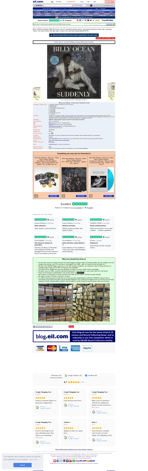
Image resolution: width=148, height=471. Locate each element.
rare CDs (46, 12)
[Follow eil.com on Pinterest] (54, 461)
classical (70, 13)
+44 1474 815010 (55, 148)
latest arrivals (55, 10)
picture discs (86, 13)
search (68, 454)
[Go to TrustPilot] (54, 21)
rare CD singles (85, 12)
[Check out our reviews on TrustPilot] (80, 273)
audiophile (47, 13)
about (94, 1)
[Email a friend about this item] (42, 327)
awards (77, 13)
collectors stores (76, 15)
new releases (40, 10)
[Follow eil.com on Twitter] (61, 461)
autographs (96, 13)
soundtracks (57, 13)
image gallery (77, 454)
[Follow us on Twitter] (83, 20)
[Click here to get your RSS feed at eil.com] (97, 20)
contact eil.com (75, 458)
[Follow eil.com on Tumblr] (67, 461)
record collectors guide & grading (73, 456)
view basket (58, 1)
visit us (57, 15)
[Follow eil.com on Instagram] (64, 461)
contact (82, 1)
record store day (105, 10)
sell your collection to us (58, 456)
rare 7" (68, 12)
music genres (93, 454)
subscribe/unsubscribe (85, 458)
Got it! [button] (22, 465)
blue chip (38, 12)
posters (111, 12)
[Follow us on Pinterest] (77, 20)
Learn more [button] (33, 459)
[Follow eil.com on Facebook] (58, 461)
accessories (62, 454)
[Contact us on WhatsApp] (93, 20)
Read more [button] (95, 407)
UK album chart (73, 10)
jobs (111, 15)
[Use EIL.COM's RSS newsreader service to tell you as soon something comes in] (91, 461)
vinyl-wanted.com (61, 458)
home (51, 454)
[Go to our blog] (107, 21)
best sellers (89, 10)
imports (39, 13)
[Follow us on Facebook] (80, 20)
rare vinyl (54, 12)
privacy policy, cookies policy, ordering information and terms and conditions (79, 463)
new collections (89, 15)
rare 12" (75, 12)
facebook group (102, 15)
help (88, 1)
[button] (103, 348)
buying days (48, 15)
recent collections (86, 456)
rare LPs (62, 12)
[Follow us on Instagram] (85, 20)
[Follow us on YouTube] (91, 20)
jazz (65, 13)
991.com (68, 458)
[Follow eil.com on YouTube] (70, 461)
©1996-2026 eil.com (55, 463)
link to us (56, 454)
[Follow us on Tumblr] (88, 20)
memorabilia (107, 13)
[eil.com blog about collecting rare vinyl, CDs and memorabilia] (74, 342)
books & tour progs (99, 12)
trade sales (64, 15)
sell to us (39, 15)
